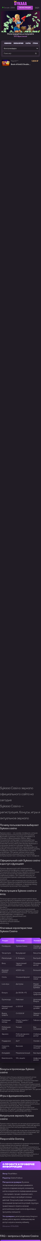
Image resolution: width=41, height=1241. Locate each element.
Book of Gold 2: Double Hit (21, 64)
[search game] (36, 53)
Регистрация (25, 8)
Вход (37, 7)
